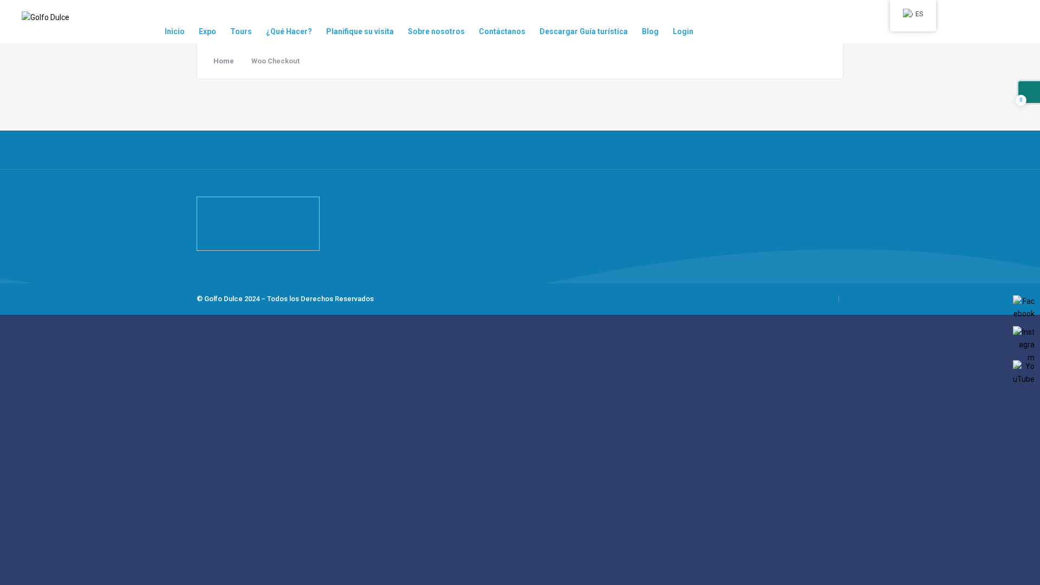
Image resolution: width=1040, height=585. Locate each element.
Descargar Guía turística (584, 31)
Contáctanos (502, 31)
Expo (207, 31)
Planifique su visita (360, 31)
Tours (241, 31)
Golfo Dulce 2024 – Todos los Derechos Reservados (289, 299)
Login (683, 31)
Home (223, 61)
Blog (650, 31)
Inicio (175, 31)
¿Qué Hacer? (289, 31)
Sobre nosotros (436, 31)
